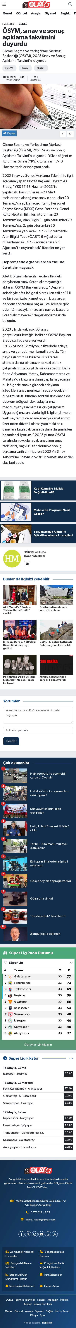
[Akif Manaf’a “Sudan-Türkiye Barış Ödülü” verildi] (20, 594)
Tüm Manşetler (53, 1274)
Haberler (8, 24)
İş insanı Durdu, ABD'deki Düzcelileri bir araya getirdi (19, 645)
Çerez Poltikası (43, 1304)
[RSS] (55, 1234)
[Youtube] (41, 1234)
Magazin (53, 1299)
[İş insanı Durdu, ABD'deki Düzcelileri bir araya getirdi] (20, 629)
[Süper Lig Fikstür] (71, 1058)
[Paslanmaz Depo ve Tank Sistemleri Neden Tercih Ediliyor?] (20, 664)
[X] (28, 1234)
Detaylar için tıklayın (38, 1044)
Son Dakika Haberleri (21, 1286)
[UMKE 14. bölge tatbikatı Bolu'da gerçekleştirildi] (56, 629)
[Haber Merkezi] (12, 558)
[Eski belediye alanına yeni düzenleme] (56, 594)
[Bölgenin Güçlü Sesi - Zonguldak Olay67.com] (36, 4)
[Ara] (70, 4)
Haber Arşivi (51, 1286)
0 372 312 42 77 (40, 1212)
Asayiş (36, 13)
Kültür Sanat (62, 1311)
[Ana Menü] (4, 4)
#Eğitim (40, 68)
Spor (43, 1315)
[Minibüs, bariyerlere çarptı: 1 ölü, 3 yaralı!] (56, 664)
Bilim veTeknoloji (25, 1299)
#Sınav (25, 68)
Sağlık (65, 13)
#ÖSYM (9, 68)
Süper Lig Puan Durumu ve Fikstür (16, 1276)
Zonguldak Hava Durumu (52, 1253)
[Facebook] (21, 1234)
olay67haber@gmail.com (40, 1219)
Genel (7, 13)
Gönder (11, 741)
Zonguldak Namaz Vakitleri (19, 1265)
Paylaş (11, 133)
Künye (28, 1304)
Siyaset (50, 13)
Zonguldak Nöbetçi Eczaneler (20, 1253)
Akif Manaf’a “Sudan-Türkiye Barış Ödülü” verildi (17, 610)
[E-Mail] (27, 564)
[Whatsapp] (48, 1234)
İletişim (64, 1299)
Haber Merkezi (34, 556)
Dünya (9, 1299)
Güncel (21, 13)
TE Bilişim (47, 1322)
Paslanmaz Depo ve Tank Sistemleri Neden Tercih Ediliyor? (19, 680)
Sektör (41, 1299)
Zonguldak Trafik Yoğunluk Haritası (52, 1265)
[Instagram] (35, 1234)
